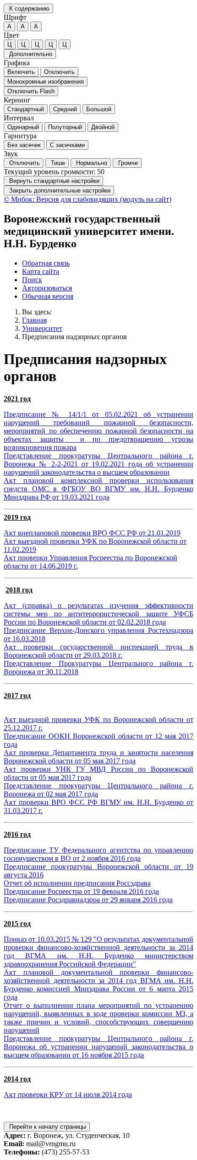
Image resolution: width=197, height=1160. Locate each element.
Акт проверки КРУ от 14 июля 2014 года (68, 1094)
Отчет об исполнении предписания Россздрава (77, 883)
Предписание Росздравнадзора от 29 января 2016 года (88, 900)
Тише (57, 162)
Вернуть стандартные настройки (53, 180)
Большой (98, 109)
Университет (42, 328)
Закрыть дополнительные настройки (58, 190)
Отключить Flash (31, 91)
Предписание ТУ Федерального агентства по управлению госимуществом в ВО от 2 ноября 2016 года (98, 854)
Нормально (90, 162)
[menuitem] (107, 263)
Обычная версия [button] (47, 296)
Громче (127, 162)
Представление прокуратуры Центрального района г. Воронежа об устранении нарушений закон (98, 1043)
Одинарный (23, 127)
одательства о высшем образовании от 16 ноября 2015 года (98, 1051)
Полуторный (65, 127)
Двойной (103, 127)
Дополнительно (29, 54)
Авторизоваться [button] (47, 288)
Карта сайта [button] (40, 271)
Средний (65, 109)
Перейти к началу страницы (46, 1126)
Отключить (59, 71)
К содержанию (28, 8)
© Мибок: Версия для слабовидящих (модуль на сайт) (87, 199)
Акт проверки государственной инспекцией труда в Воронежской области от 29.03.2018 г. (98, 651)
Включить (21, 71)
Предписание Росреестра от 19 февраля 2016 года (81, 891)
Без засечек (24, 145)
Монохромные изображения (45, 81)
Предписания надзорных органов (74, 337)
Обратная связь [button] (46, 263)
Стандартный (25, 109)
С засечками (67, 145)
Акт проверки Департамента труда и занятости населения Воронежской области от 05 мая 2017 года (98, 757)
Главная (34, 320)
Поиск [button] (32, 280)
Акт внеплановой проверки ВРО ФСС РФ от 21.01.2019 (92, 533)
